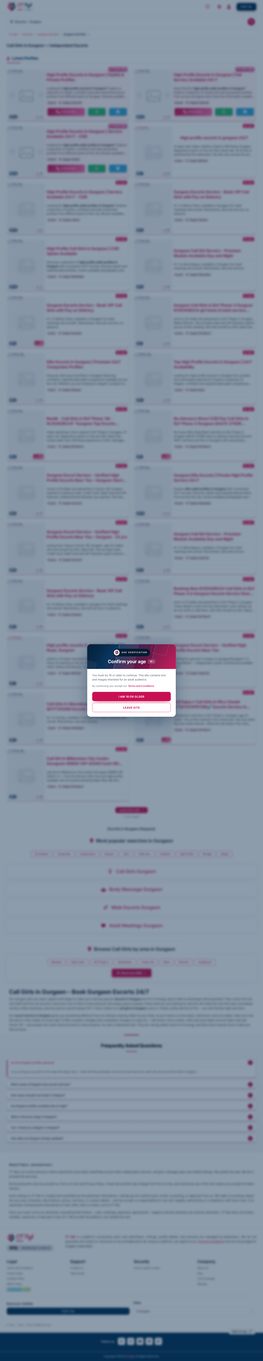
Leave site (131, 707)
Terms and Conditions (141, 685)
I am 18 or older (131, 696)
